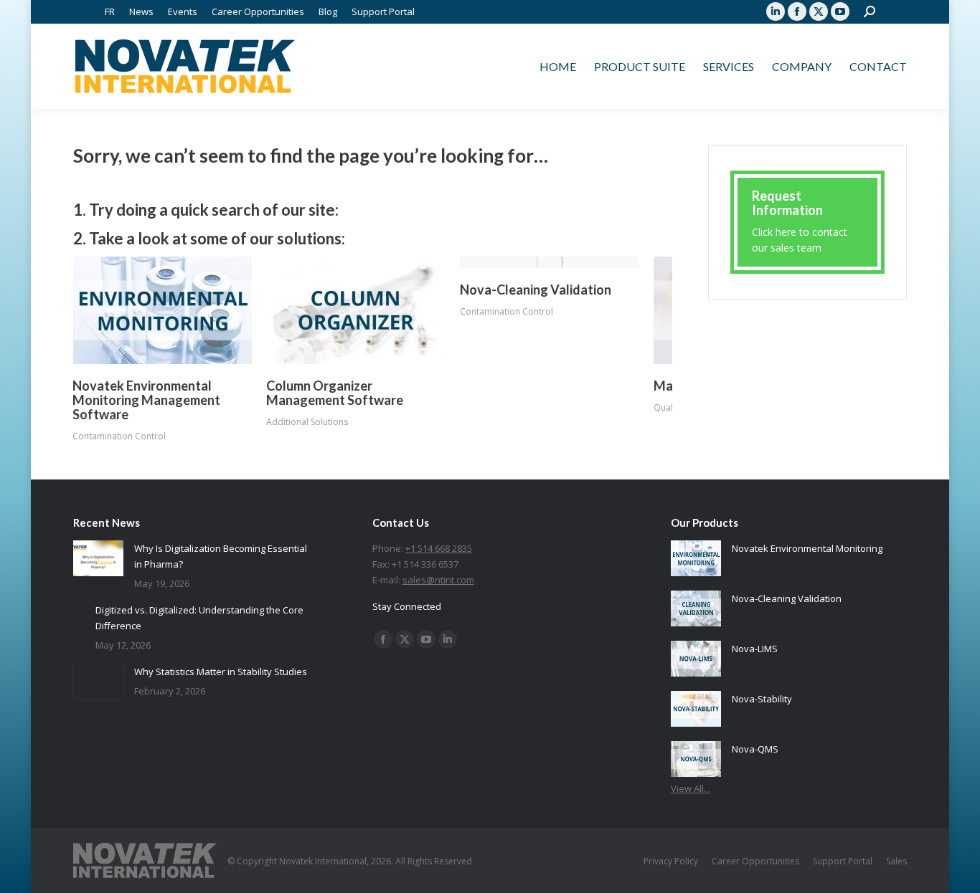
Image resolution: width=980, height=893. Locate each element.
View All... (690, 788)
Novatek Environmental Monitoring (807, 548)
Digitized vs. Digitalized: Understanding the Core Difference (199, 617)
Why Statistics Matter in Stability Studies (220, 671)
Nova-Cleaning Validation (536, 289)
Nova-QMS (755, 748)
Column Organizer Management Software (335, 393)
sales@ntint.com (438, 579)
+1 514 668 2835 (438, 548)
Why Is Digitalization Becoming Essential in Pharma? (220, 556)
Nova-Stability (762, 698)
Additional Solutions (308, 422)
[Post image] (163, 310)
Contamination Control (119, 436)
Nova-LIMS (755, 648)
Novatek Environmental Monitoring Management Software (147, 400)
